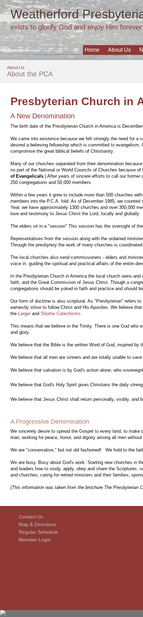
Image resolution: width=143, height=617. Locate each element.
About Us (119, 50)
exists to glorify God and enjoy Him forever (76, 27)
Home (92, 50)
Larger (24, 313)
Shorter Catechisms (61, 313)
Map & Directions (36, 524)
